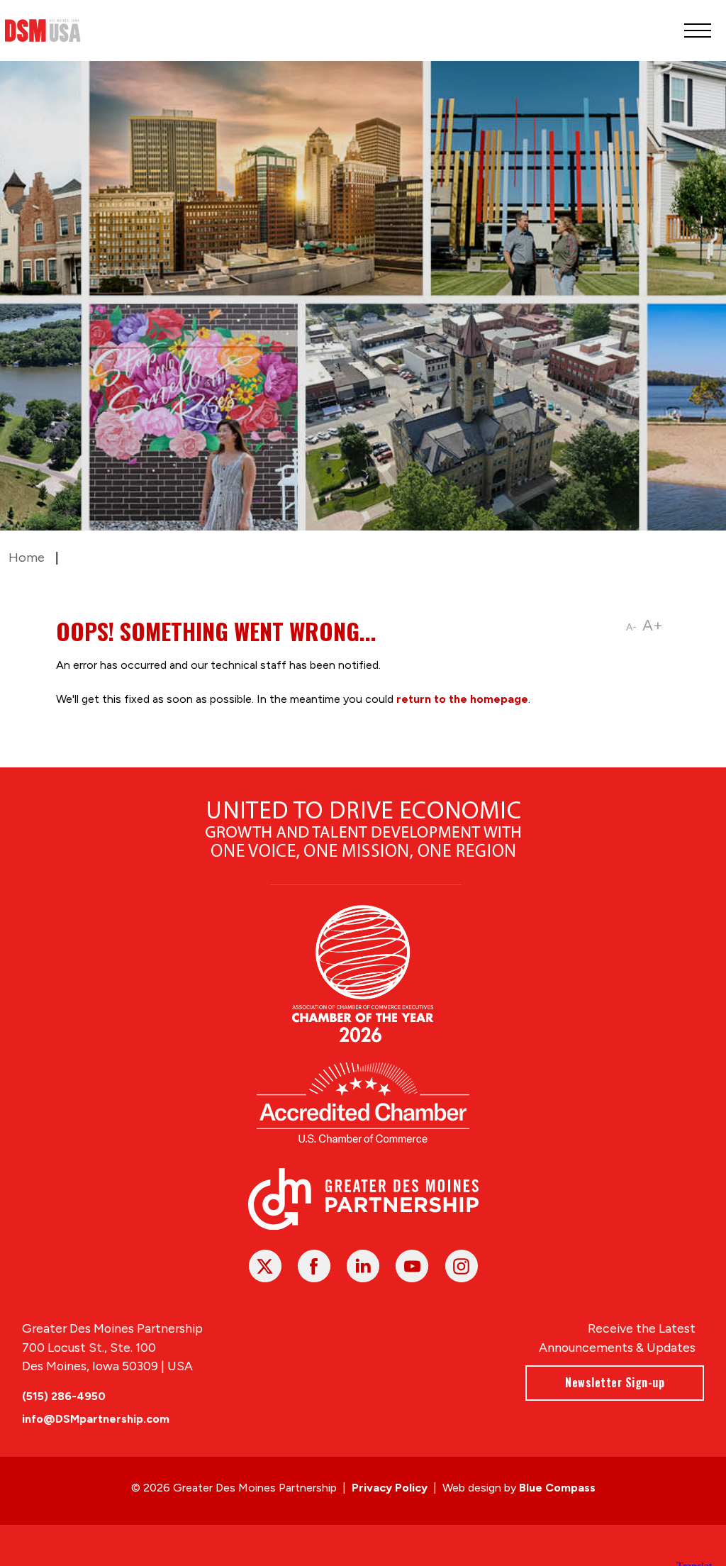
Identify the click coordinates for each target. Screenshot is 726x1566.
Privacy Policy (390, 1487)
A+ (652, 625)
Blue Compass (557, 1487)
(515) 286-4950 (64, 1396)
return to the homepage (462, 699)
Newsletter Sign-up (614, 1382)
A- (631, 627)
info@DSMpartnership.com (95, 1419)
